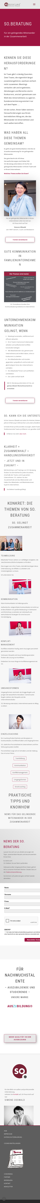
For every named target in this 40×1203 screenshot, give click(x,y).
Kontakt (15, 1094)
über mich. (22, 434)
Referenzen (8, 1180)
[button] (4, 1199)
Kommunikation (20, 765)
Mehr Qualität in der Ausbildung (20, 1038)
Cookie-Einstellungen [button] (12, 1143)
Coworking (8, 1174)
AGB (5, 1131)
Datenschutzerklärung (13, 1137)
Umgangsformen (20, 780)
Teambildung (20, 758)
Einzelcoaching (20, 787)
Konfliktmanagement (20, 772)
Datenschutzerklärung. (14, 872)
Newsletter (8, 1187)
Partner (7, 1177)
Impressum (8, 1134)
